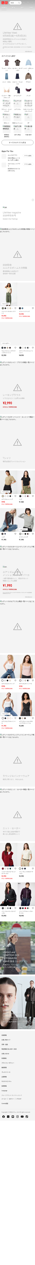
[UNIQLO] (5, 3)
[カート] (28, 3)
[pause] (33, 200)
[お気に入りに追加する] (15, 308)
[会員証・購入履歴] (24, 3)
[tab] (4, 8)
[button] (9, 294)
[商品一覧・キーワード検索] (32, 3)
